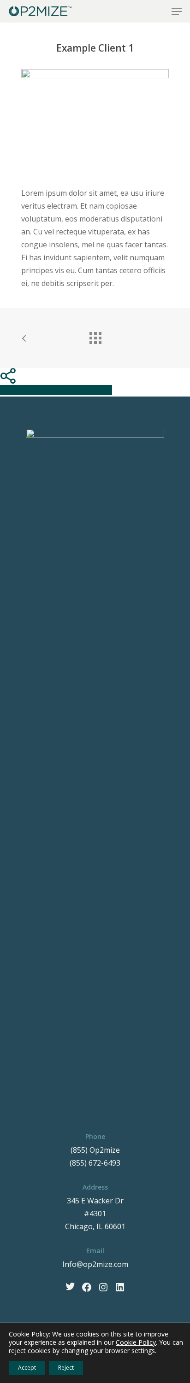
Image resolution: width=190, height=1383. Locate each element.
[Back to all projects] (95, 336)
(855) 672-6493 (95, 1163)
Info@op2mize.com (95, 1264)
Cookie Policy (136, 1342)
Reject (66, 1367)
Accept (27, 1367)
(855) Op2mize (95, 1150)
